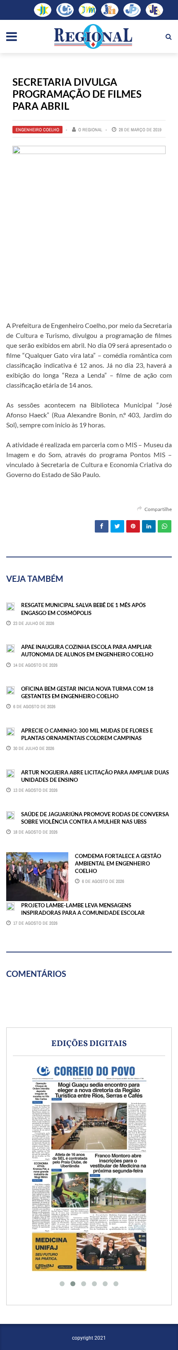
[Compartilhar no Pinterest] (133, 526)
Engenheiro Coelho (37, 130)
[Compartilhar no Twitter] (117, 526)
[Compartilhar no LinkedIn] (149, 526)
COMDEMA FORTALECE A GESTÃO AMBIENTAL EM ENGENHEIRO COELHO (118, 863)
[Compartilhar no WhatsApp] (164, 526)
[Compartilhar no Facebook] (101, 526)
